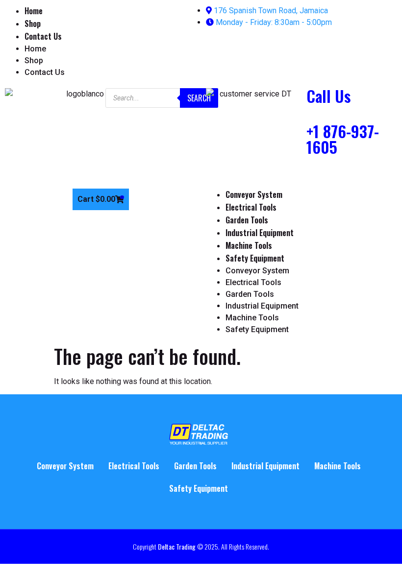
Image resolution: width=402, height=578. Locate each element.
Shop (33, 23)
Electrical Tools (251, 207)
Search (199, 98)
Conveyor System (254, 194)
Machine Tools (249, 245)
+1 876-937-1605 (342, 139)
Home (34, 11)
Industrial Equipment (260, 233)
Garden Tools (247, 220)
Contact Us (43, 36)
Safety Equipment (255, 258)
